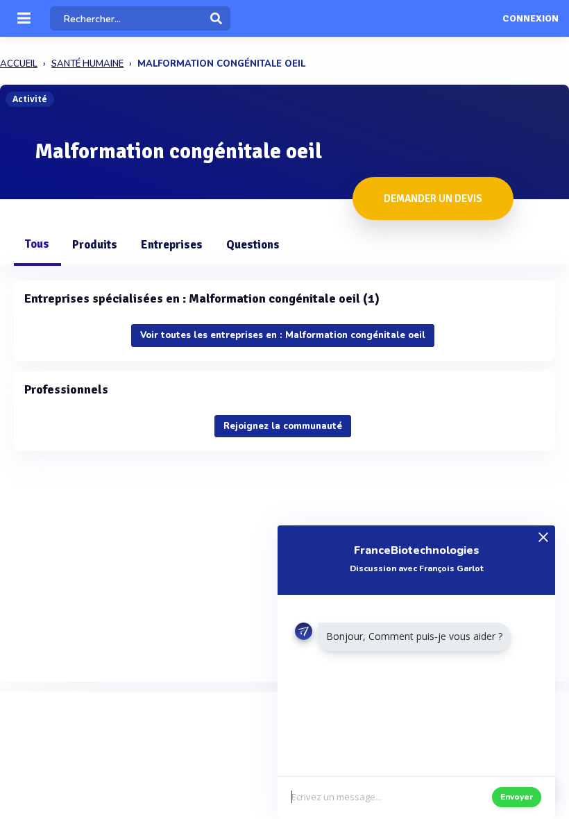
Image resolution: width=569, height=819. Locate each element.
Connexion (530, 19)
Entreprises (172, 244)
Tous (36, 244)
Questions (253, 244)
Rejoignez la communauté (282, 426)
